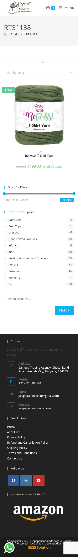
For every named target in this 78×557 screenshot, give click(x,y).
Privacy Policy (16, 437)
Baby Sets (15, 220)
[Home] (5, 34)
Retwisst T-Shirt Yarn (39, 155)
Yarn (39, 152)
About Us (13, 432)
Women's (14, 277)
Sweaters (15, 271)
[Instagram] (26, 480)
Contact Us (14, 458)
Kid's (12, 252)
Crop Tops (15, 226)
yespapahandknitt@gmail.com (39, 396)
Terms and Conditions (22, 453)
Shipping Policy (17, 448)
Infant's (13, 245)
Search (64, 310)
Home (11, 427)
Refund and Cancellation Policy (27, 442)
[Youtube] (39, 480)
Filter (67, 200)
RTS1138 (31, 34)
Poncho (13, 264)
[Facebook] (13, 480)
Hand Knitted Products (23, 239)
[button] (73, 102)
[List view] (43, 62)
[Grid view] (34, 62)
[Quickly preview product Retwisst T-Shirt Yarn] (73, 91)
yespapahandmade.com (35, 408)
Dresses (14, 232)
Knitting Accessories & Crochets (28, 258)
